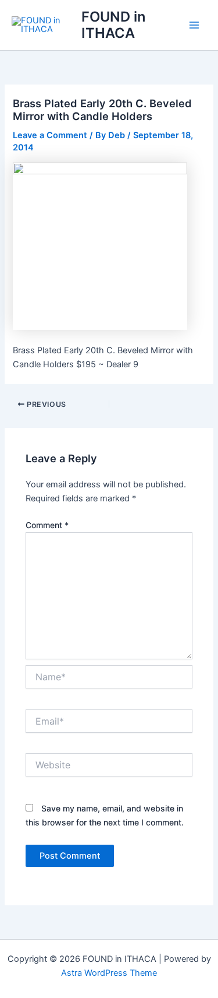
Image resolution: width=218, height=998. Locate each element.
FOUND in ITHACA (113, 24)
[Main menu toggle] (194, 25)
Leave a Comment (50, 135)
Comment (47, 525)
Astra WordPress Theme (109, 973)
